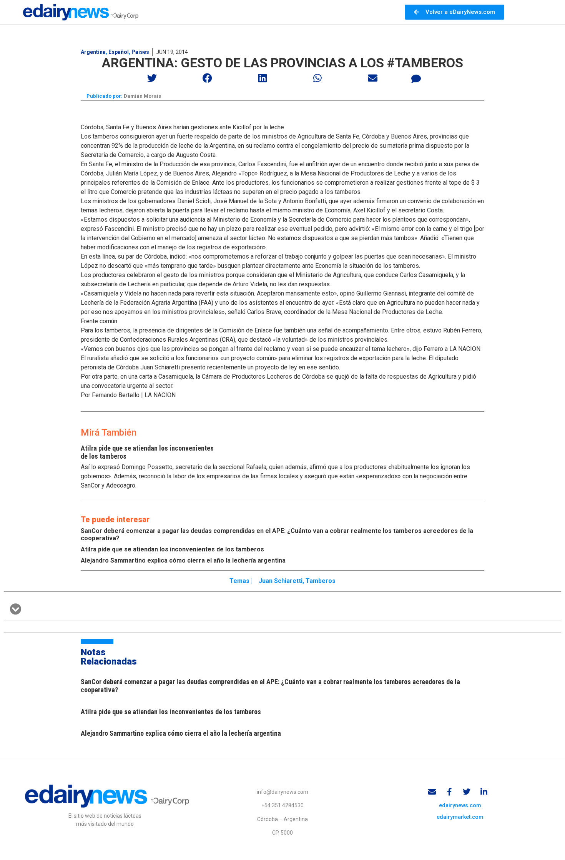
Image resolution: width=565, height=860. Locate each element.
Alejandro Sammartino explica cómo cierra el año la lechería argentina (183, 560)
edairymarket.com (460, 817)
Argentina (93, 52)
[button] (152, 78)
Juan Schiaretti (280, 580)
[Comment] (416, 79)
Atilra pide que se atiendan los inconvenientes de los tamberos (172, 549)
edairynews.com (460, 805)
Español (118, 52)
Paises (140, 52)
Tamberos (321, 580)
